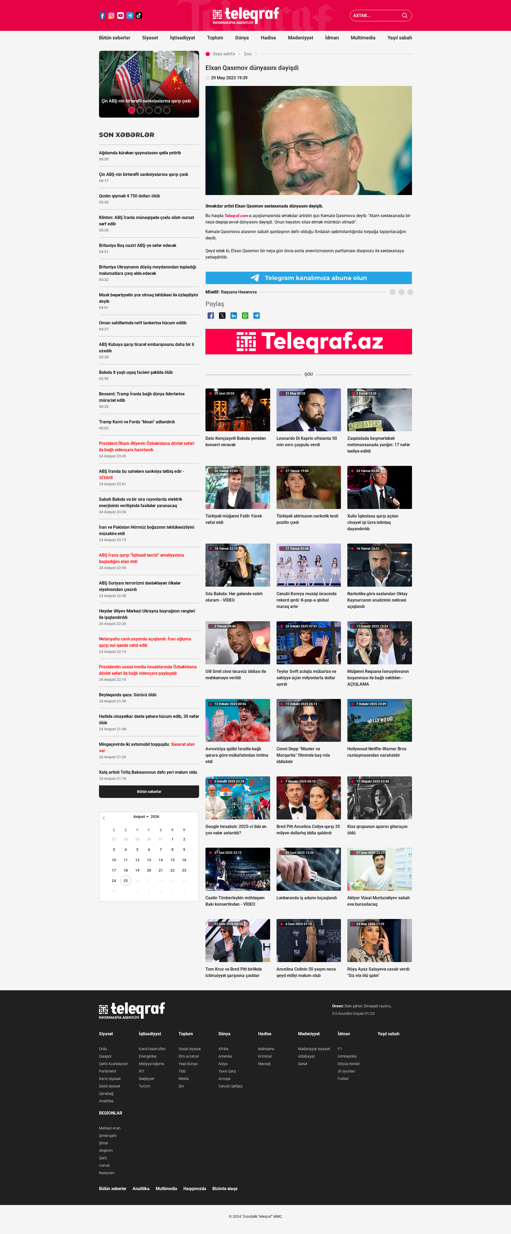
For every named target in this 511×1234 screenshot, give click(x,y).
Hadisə (268, 37)
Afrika (223, 1049)
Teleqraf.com (236, 215)
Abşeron (106, 1150)
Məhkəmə (266, 1049)
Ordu (103, 1049)
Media (184, 1078)
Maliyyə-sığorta (151, 1064)
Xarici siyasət (110, 1078)
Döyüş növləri (349, 1064)
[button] (131, 110)
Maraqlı (264, 1064)
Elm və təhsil (189, 1056)
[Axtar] (405, 15)
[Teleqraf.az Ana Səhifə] (246, 15)
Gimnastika (347, 1056)
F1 (340, 1049)
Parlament (107, 1071)
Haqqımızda (194, 1188)
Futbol (343, 1078)
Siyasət (150, 37)
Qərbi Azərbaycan (113, 1064)
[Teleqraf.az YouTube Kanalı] (308, 341)
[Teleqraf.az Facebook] (102, 15)
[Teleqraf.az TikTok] (138, 15)
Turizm (144, 1086)
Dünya (242, 37)
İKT (142, 1071)
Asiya (223, 1064)
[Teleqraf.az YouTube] (120, 15)
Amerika (225, 1056)
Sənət (302, 1064)
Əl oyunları (346, 1071)
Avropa (224, 1078)
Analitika (106, 1101)
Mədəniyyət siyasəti (314, 1049)
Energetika (147, 1056)
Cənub (104, 1165)
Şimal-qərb (108, 1135)
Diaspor (105, 1056)
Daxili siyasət (109, 1086)
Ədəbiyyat (306, 1056)
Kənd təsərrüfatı (152, 1049)
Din (181, 1086)
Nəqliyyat (146, 1078)
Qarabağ (106, 1093)
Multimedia (363, 37)
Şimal (103, 1143)
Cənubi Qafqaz (231, 1086)
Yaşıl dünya (188, 1064)
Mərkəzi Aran (110, 1128)
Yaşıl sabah (400, 37)
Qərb (103, 1158)
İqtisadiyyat (182, 37)
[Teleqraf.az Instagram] (111, 15)
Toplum (215, 37)
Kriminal (265, 1056)
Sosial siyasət (190, 1049)
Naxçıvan (106, 1173)
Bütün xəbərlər (114, 37)
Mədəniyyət (300, 37)
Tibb (182, 1071)
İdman (332, 37)
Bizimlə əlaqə (224, 1188)
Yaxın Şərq (227, 1071)
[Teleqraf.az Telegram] (129, 15)
